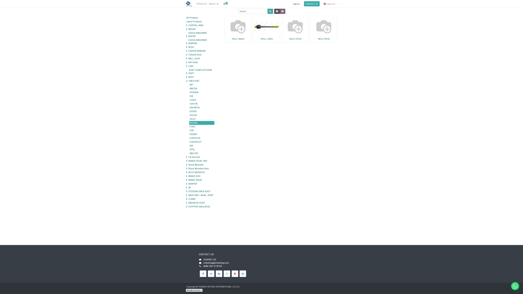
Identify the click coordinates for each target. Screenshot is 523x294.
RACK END (194, 81)
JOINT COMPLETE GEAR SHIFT (200, 72)
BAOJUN (194, 153)
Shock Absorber (196, 164)
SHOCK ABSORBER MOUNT (197, 35)
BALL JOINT (194, 58)
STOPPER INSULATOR (199, 206)
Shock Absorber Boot (198, 168)
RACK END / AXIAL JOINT (200, 195)
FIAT (192, 130)
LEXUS (193, 100)
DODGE (193, 111)
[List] (282, 11)
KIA (191, 96)
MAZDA (193, 88)
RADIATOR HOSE (196, 203)
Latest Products (194, 21)
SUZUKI (193, 115)
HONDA (193, 134)
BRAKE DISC (194, 176)
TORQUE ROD (194, 54)
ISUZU (193, 119)
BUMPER (192, 184)
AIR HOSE (193, 62)
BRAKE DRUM (195, 180)
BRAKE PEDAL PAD (197, 161)
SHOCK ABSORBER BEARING (197, 42)
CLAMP (192, 199)
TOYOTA (193, 103)
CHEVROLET (196, 142)
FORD (192, 126)
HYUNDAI (194, 92)
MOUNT (192, 29)
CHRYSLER (195, 138)
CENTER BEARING (197, 51)
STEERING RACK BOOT (199, 191)
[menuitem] (201, 4)
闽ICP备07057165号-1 (194, 290)
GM (191, 145)
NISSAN (193, 123)
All (189, 187)
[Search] (270, 11)
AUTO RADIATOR (196, 172)
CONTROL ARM (195, 25)
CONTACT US (312, 3)
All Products (192, 17)
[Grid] (277, 11)
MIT (191, 84)
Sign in (296, 3)
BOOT (191, 77)
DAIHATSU (195, 107)
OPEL (192, 149)
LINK (190, 66)
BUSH (191, 47)
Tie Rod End (194, 157)
